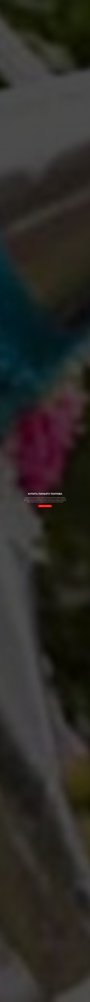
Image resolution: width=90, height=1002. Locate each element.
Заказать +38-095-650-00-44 (45, 506)
